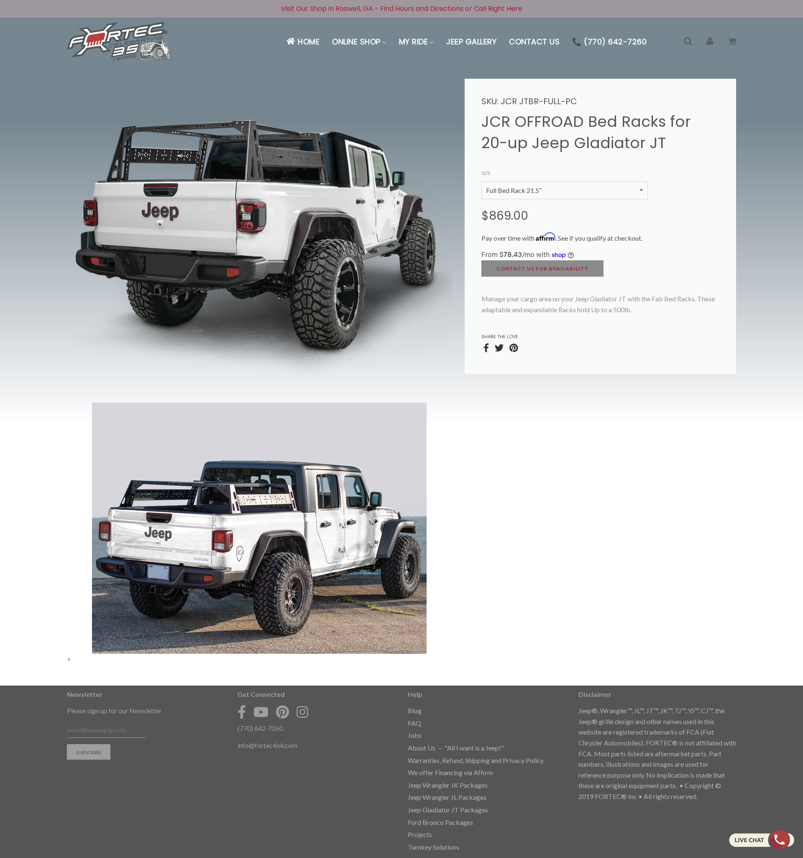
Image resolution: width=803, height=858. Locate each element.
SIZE (486, 173)
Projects (420, 834)
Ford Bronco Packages (440, 822)
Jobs (415, 735)
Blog (415, 710)
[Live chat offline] (761, 840)
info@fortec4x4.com (267, 745)
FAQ (414, 723)
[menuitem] (302, 41)
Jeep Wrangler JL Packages (447, 797)
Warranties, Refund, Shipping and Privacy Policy (476, 760)
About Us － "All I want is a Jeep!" (456, 748)
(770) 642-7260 (260, 728)
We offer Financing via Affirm (450, 772)
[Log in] (709, 41)
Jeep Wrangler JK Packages (448, 785)
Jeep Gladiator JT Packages (448, 810)
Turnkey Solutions (433, 847)
